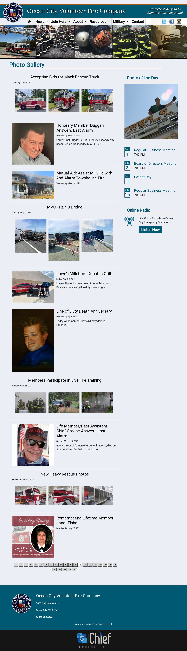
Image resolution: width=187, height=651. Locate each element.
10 (41, 565)
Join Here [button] (59, 22)
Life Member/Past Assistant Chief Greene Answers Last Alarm (81, 431)
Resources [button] (98, 22)
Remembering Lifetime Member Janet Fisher (85, 520)
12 (51, 565)
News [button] (40, 22)
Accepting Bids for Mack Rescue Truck (64, 77)
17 (76, 565)
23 (106, 565)
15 (66, 565)
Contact (138, 22)
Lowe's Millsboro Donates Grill (83, 273)
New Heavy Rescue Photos (65, 474)
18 (81, 565)
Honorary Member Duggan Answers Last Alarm (80, 128)
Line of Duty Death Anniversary (84, 311)
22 (101, 565)
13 (56, 565)
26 (55, 570)
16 (71, 565)
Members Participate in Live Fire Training (64, 380)
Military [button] (119, 22)
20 (91, 565)
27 (60, 570)
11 (46, 565)
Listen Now (150, 229)
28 (65, 570)
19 (86, 565)
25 (116, 565)
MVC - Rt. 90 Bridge (64, 207)
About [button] (78, 22)
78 (70, 570)
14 (61, 565)
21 (96, 565)
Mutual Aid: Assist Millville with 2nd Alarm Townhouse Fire (84, 175)
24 (111, 565)
